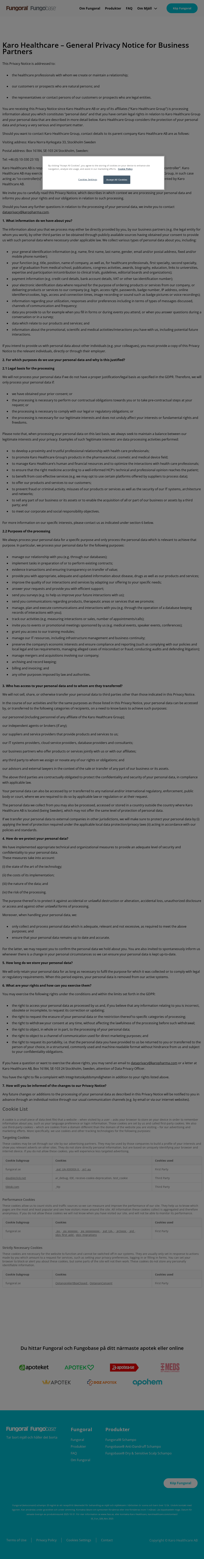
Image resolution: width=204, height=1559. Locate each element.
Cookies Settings (87, 179)
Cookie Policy (125, 168)
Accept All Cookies (116, 179)
